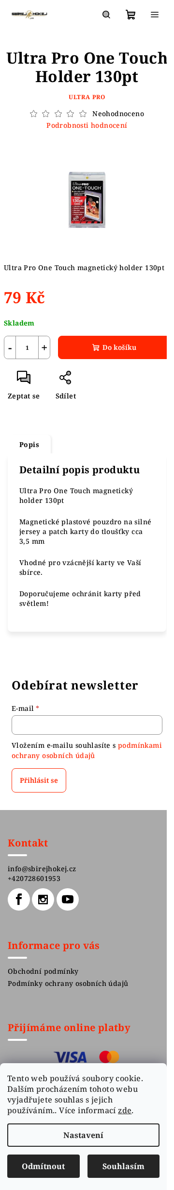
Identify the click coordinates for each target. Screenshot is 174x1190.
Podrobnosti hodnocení (86, 125)
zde (124, 1110)
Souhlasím (123, 1166)
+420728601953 (34, 878)
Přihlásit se (39, 780)
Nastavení (83, 1135)
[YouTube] (68, 899)
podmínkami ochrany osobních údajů (87, 750)
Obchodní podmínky (43, 971)
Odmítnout (43, 1166)
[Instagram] (43, 899)
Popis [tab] (29, 444)
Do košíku (119, 347)
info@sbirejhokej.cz (42, 868)
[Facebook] (19, 899)
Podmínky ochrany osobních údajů (68, 983)
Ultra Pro (87, 97)
